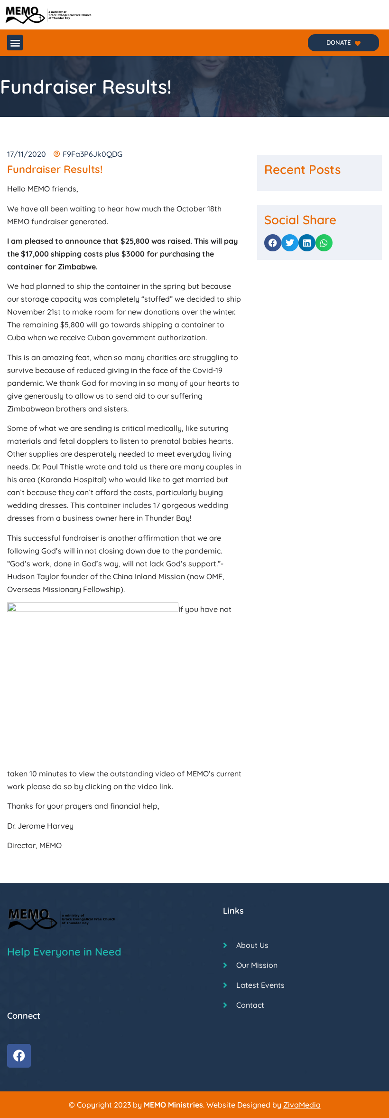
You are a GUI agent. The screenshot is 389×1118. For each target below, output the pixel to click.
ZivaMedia (302, 1104)
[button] (15, 42)
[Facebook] (19, 1056)
